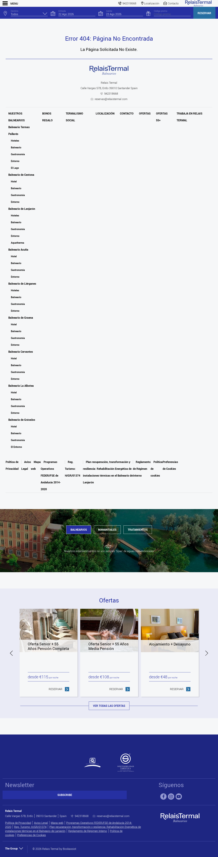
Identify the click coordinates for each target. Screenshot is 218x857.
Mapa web (57, 823)
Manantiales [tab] (107, 530)
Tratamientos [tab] (138, 530)
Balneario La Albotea (21, 386)
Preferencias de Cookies (31, 835)
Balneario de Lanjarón (21, 209)
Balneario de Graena (20, 318)
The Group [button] (11, 848)
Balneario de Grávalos (21, 420)
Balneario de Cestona (21, 175)
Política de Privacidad (18, 823)
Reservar (204, 13)
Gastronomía (18, 154)
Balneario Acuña (18, 249)
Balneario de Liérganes (22, 283)
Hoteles (15, 140)
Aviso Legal (41, 823)
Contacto (127, 113)
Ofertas (145, 113)
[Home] (198, 3)
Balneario (16, 147)
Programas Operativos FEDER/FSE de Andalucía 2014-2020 (51, 475)
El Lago (15, 167)
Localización (105, 113)
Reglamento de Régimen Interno (142, 468)
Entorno (15, 161)
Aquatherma (17, 242)
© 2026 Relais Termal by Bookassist (54, 849)
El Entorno (16, 446)
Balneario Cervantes (20, 352)
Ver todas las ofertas (109, 706)
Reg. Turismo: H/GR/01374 (72, 468)
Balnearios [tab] (79, 530)
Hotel (14, 181)
